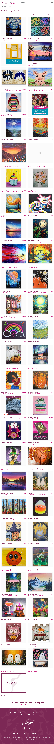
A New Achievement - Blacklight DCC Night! (11, 444)
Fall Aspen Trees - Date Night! (8, 519)
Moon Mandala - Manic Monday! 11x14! (9, 141)
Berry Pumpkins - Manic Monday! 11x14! (9, 368)
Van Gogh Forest (5, 40)
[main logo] (4, 1)
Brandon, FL (5, 6)
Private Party (35, 712)
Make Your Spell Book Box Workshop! (36, 444)
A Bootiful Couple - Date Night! (8, 671)
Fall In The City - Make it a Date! (35, 620)
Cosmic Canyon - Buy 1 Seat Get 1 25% (9, 166)
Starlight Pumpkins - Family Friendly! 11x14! (37, 292)
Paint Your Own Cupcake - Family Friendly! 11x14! (12, 191)
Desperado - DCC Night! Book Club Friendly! (11, 620)
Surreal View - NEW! (32, 343)
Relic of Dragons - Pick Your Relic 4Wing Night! (11, 90)
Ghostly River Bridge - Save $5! (35, 267)
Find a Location (15, 712)
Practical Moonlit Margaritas (34, 317)
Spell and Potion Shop (33, 570)
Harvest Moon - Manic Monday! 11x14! (36, 469)
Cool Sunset (30, 65)
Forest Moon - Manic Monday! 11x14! (35, 242)
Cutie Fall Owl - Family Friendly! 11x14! (9, 646)
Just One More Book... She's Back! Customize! (11, 115)
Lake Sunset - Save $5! (6, 494)
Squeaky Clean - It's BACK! (34, 671)
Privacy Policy (19, 733)
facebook (24, 728)
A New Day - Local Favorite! (7, 242)
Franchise (33, 715)
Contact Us (36, 733)
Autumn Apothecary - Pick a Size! (8, 317)
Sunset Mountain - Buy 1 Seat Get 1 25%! (36, 595)
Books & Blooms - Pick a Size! (34, 418)
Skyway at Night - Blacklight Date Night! (37, 166)
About (19, 715)
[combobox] (14, 14)
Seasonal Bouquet (32, 191)
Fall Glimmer (4, 216)
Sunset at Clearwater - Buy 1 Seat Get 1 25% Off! (11, 267)
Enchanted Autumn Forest (34, 393)
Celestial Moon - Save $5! (33, 368)
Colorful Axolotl (31, 216)
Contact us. (27, 705)
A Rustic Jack (4, 545)
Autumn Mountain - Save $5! (34, 141)
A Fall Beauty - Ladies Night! (7, 393)
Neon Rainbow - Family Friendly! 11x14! (9, 343)
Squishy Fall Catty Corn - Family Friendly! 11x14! (38, 519)
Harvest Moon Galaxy (6, 292)
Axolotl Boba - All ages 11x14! (34, 40)
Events (23, 2)
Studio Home (14, 2)
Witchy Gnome (4, 469)
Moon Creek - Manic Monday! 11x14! (9, 595)
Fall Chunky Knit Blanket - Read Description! (11, 418)
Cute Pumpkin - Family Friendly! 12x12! (9, 570)
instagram (30, 728)
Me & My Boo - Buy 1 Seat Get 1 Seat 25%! (37, 494)
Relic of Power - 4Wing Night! (34, 545)
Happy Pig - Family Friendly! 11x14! (35, 90)
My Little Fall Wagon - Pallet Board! (35, 646)
